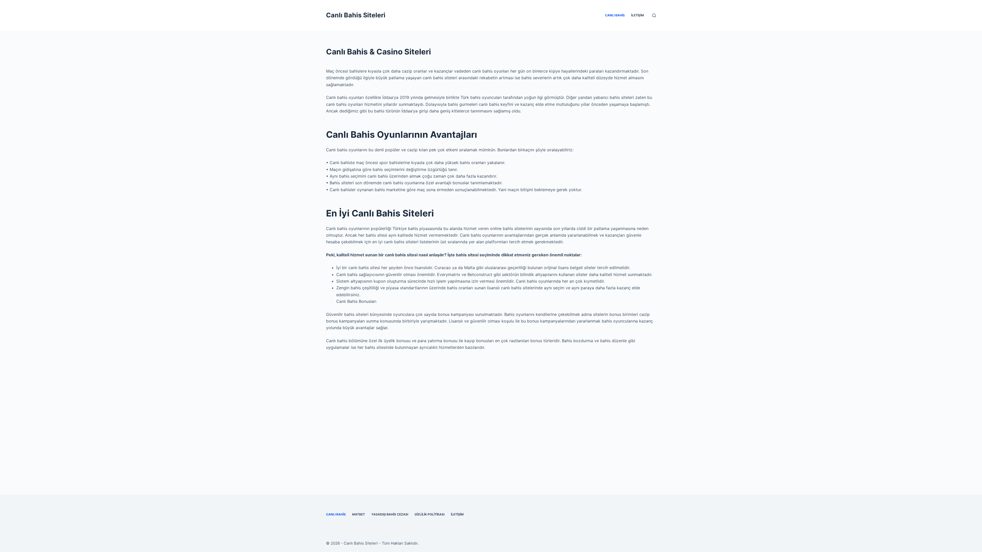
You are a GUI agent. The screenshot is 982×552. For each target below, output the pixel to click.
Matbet (358, 514)
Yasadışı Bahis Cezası (389, 514)
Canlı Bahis (615, 15)
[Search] (654, 15)
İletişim (637, 15)
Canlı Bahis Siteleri (355, 15)
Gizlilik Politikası (429, 514)
